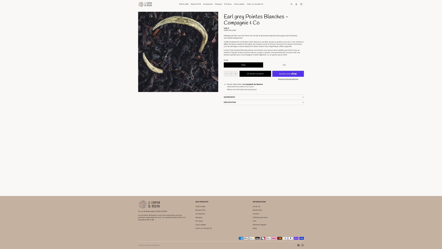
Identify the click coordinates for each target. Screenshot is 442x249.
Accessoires (200, 214)
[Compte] (296, 4)
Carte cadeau (200, 225)
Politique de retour (260, 217)
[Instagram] (302, 245)
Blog (255, 228)
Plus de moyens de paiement (288, 79)
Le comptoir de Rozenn (151, 245)
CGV (254, 221)
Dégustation (230, 102)
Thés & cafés (200, 206)
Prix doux (199, 221)
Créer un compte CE (203, 228)
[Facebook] (298, 245)
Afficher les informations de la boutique (242, 89)
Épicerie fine (200, 210)
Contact (256, 214)
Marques (198, 217)
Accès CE (256, 206)
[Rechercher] (291, 4)
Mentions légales (259, 225)
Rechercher (257, 210)
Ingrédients (229, 97)
